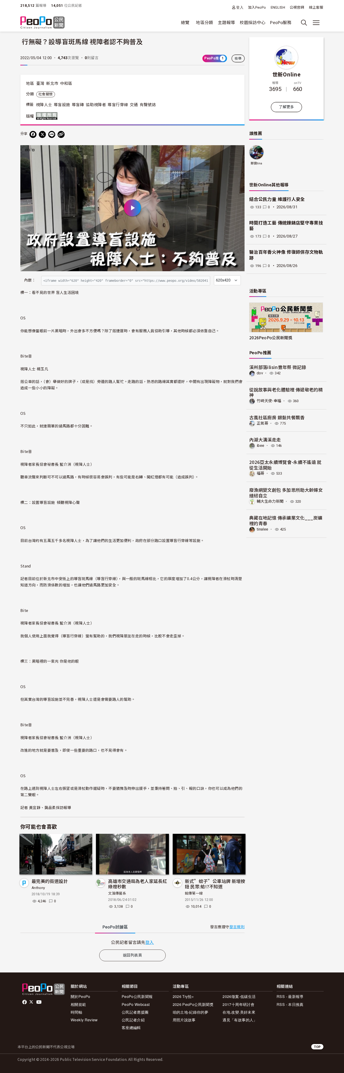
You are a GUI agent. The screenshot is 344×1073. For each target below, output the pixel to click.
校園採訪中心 (252, 22)
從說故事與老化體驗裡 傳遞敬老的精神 (286, 392)
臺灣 (40, 83)
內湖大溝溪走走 (265, 439)
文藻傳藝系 (117, 893)
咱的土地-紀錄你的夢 (191, 1012)
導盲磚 (78, 104)
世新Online (286, 74)
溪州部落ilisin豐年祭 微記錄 (277, 367)
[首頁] (42, 22)
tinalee (262, 529)
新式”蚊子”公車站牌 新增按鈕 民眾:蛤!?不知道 (215, 884)
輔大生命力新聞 (270, 501)
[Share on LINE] (51, 134)
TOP (317, 1046)
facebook (25, 1002)
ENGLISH (278, 7)
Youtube (39, 1002)
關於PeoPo (80, 996)
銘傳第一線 (194, 893)
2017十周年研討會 (238, 1004)
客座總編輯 (131, 1027)
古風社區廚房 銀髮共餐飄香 (277, 417)
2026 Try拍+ (183, 996)
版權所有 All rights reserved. (47, 116)
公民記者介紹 (133, 1019)
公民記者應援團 (135, 1012)
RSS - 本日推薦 (290, 1004)
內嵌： (30, 280)
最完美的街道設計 (50, 881)
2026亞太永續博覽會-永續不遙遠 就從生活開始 (285, 465)
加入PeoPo (257, 7)
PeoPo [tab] (115, 927)
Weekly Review (84, 1019)
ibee (260, 445)
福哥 (260, 473)
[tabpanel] (132, 942)
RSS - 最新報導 (290, 996)
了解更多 (286, 107)
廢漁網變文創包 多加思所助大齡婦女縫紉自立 (286, 493)
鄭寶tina (256, 163)
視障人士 (44, 104)
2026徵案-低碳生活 (239, 996)
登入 (239, 7)
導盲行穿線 (118, 104)
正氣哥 (262, 423)
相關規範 (78, 1004)
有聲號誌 (148, 104)
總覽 (185, 22)
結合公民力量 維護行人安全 (277, 199)
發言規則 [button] (237, 927)
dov (260, 373)
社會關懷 (45, 94)
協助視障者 (96, 104)
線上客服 (316, 7)
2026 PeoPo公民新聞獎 (193, 1004)
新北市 (52, 83)
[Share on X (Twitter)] (42, 134)
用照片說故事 (184, 1019)
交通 (134, 104)
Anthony (38, 888)
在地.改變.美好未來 (239, 1012)
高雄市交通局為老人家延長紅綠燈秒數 (137, 884)
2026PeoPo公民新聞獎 (270, 337)
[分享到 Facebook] (33, 134)
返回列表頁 (132, 955)
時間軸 (76, 1012)
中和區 (66, 83)
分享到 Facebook (238, 152)
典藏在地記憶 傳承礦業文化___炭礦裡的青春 (285, 520)
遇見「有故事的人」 (240, 1019)
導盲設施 (62, 104)
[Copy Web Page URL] (61, 134)
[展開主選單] (316, 22)
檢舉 (238, 58)
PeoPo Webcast (136, 1004)
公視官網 (297, 7)
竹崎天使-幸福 (269, 401)
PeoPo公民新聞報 (137, 996)
